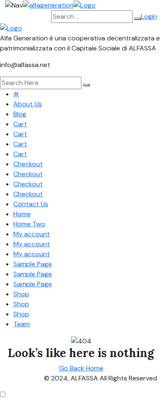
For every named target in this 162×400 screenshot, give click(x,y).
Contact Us (30, 204)
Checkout (28, 164)
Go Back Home (81, 368)
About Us (27, 104)
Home (22, 214)
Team (21, 324)
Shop (21, 294)
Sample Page (32, 264)
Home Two (29, 224)
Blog (19, 114)
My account (31, 234)
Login (149, 16)
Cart (20, 124)
